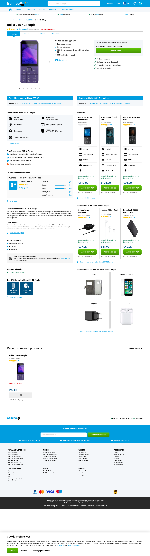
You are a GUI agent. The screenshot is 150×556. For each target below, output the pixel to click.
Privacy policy (83, 475)
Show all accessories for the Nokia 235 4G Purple (96, 262)
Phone (18, 10)
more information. (94, 502)
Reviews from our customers (51, 103)
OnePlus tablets (83, 460)
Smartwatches (118, 462)
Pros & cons (36, 103)
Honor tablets (83, 458)
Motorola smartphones (50, 458)
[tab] (19, 88)
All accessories (118, 464)
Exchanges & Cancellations (16, 479)
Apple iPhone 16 (13, 454)
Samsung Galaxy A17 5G (15, 464)
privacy (61, 545)
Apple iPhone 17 (13, 452)
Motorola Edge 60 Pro (14, 462)
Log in (118, 3)
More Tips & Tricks (16, 297)
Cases (116, 452)
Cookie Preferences (73, 506)
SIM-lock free (62, 60)
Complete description (17, 233)
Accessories (30, 10)
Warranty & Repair (13, 481)
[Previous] (9, 62)
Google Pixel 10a (13, 460)
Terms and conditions (87, 506)
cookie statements (73, 545)
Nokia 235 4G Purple (41, 20)
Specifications (25, 103)
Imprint (64, 506)
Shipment (11, 477)
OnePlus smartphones (49, 456)
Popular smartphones (17, 450)
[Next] (49, 62)
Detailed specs (14, 143)
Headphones (118, 460)
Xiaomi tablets (83, 456)
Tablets (42, 10)
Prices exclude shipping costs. (95, 500)
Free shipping (88, 193)
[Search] (98, 3)
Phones (46, 450)
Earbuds (116, 458)
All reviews (13, 201)
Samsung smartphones (50, 454)
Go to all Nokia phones (87, 198)
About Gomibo (83, 471)
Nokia (20, 20)
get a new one (65, 258)
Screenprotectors (119, 454)
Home (9, 20)
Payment (10, 471)
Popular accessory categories (120, 103)
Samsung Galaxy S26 (14, 456)
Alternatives (94, 103)
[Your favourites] (134, 3)
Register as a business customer (52, 473)
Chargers (116, 456)
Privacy (57, 506)
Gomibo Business (48, 471)
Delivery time (11, 475)
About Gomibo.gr (48, 506)
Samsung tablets (84, 454)
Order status (11, 473)
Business (52, 10)
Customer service (67, 10)
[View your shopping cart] (140, 3)
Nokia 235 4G (28, 20)
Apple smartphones (49, 452)
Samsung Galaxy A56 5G (15, 458)
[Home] (10, 9)
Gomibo (82, 468)
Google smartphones (49, 460)
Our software (82, 473)
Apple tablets (82, 452)
